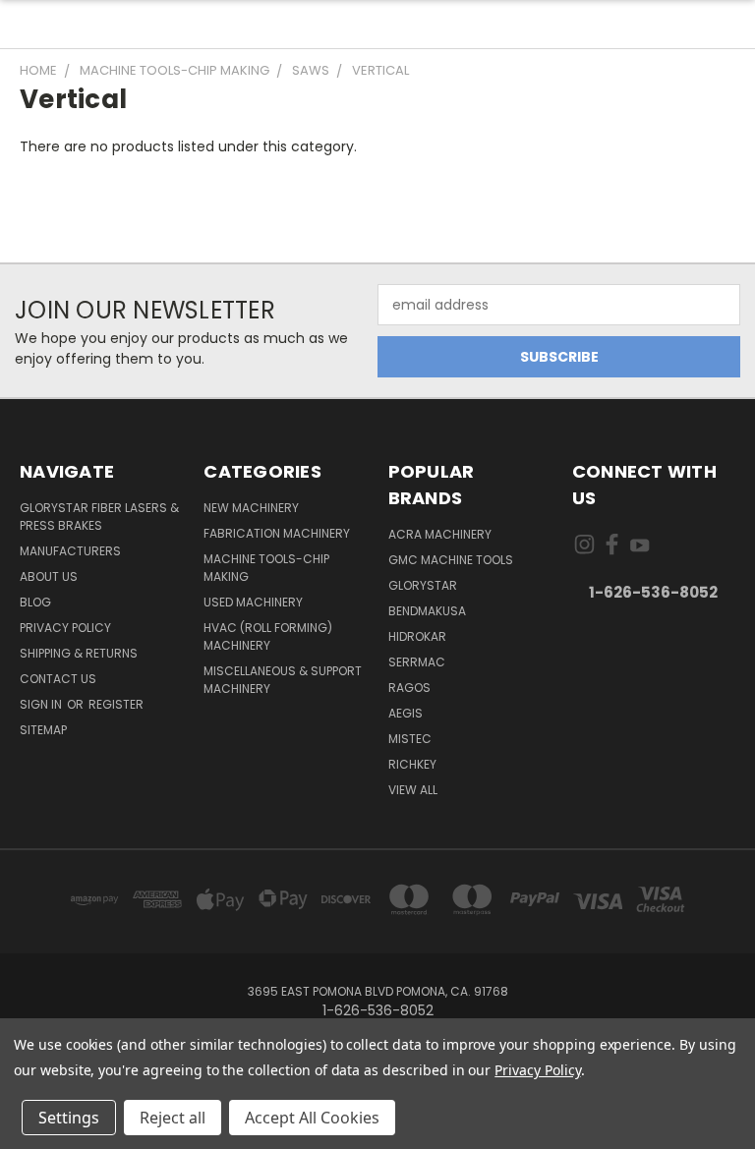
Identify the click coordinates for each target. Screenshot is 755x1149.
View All (412, 789)
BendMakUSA (427, 611)
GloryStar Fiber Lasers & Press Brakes (99, 516)
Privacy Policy (65, 627)
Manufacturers (70, 551)
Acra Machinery (440, 534)
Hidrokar (417, 636)
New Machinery (251, 507)
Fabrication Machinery (276, 533)
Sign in (42, 704)
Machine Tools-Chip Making (266, 567)
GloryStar (422, 585)
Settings (68, 1117)
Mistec (410, 738)
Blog (35, 602)
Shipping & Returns (79, 653)
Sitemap (43, 729)
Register (116, 704)
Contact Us (58, 678)
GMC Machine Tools (450, 559)
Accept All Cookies (312, 1117)
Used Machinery (253, 602)
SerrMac (416, 662)
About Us (49, 576)
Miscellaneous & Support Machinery (282, 679)
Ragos (409, 687)
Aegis (405, 713)
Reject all (172, 1117)
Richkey (412, 764)
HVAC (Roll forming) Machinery (267, 636)
